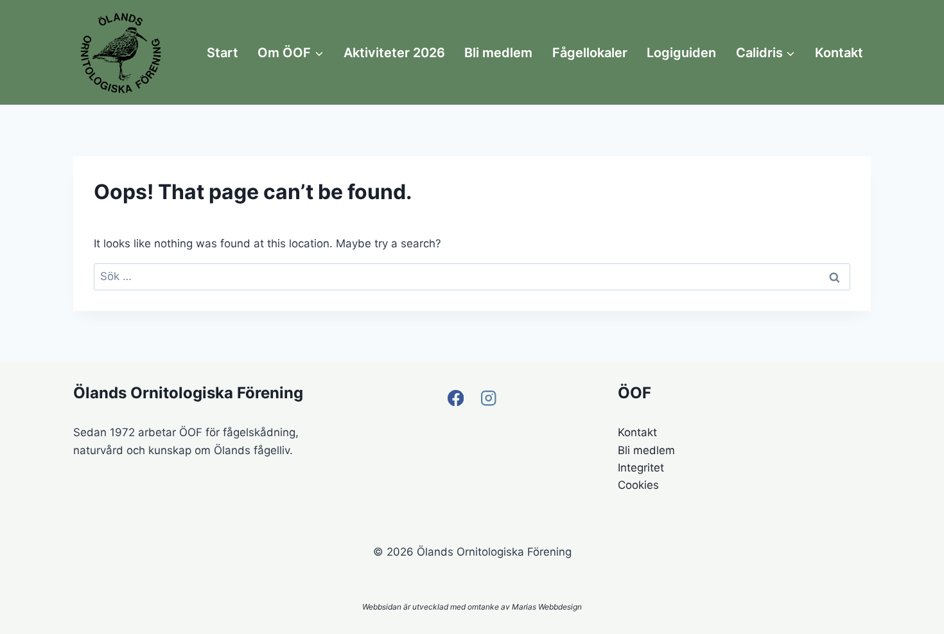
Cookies (638, 485)
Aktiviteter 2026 (394, 52)
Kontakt (839, 52)
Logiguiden (681, 52)
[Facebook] (455, 398)
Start (222, 52)
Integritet (641, 467)
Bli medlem (498, 52)
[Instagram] (488, 398)
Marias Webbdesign (547, 607)
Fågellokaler (589, 52)
